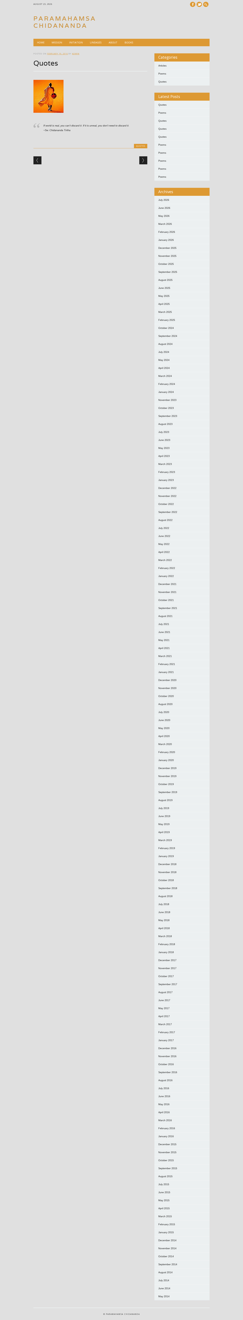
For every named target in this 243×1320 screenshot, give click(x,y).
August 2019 (165, 800)
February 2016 (166, 1128)
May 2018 (164, 920)
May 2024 (164, 360)
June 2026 (164, 207)
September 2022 (167, 512)
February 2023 (166, 472)
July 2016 (163, 1088)
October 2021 (166, 600)
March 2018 (165, 936)
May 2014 (164, 1296)
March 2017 (165, 1024)
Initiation (76, 42)
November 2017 (167, 968)
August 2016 (165, 1080)
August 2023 (165, 424)
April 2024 (164, 368)
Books (129, 42)
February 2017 (166, 1032)
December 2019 (167, 768)
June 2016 (164, 1096)
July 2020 (163, 712)
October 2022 (166, 504)
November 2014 (167, 1248)
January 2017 (166, 1040)
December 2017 (167, 960)
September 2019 (167, 792)
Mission (57, 42)
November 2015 (167, 1152)
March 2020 (165, 744)
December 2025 (167, 247)
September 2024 (167, 336)
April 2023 (164, 456)
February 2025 (166, 320)
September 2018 (167, 888)
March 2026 (165, 223)
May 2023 (164, 448)
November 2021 (167, 592)
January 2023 (166, 480)
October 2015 (166, 1160)
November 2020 (167, 688)
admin (75, 53)
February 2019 (166, 848)
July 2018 (163, 904)
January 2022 (166, 576)
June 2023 (164, 440)
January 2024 (166, 392)
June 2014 (164, 1288)
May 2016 (164, 1104)
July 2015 (163, 1184)
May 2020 (164, 728)
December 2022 (167, 488)
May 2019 (164, 824)
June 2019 (164, 816)
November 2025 (167, 256)
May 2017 (164, 1008)
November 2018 (167, 872)
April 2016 (164, 1112)
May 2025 (164, 296)
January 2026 (166, 239)
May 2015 (164, 1200)
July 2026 (163, 199)
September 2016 (167, 1072)
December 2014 (167, 1240)
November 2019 (167, 776)
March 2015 (165, 1216)
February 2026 (166, 231)
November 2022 (167, 496)
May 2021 (164, 640)
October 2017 (166, 976)
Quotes (140, 146)
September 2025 (167, 272)
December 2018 (167, 864)
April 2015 (164, 1208)
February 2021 (166, 664)
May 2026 (164, 215)
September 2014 (167, 1264)
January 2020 (166, 760)
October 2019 (166, 784)
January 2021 (166, 672)
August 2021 (165, 616)
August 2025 (165, 280)
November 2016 (167, 1056)
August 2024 (165, 344)
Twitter (199, 4)
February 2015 (166, 1224)
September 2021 (167, 608)
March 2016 (165, 1120)
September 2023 (167, 416)
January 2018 (166, 952)
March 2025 (165, 312)
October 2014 (166, 1256)
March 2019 (165, 840)
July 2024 (163, 352)
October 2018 (166, 880)
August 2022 (165, 520)
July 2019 (163, 808)
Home (40, 42)
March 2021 (165, 656)
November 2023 (167, 400)
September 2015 (167, 1168)
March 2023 (165, 464)
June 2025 (164, 288)
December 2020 (167, 680)
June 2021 (164, 632)
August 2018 (165, 896)
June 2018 (164, 912)
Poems (162, 73)
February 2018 (166, 944)
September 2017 (167, 984)
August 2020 (165, 704)
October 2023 (166, 408)
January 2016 (166, 1136)
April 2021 (164, 648)
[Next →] (143, 160)
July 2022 (163, 528)
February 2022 (166, 568)
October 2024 (166, 328)
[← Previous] (37, 160)
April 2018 (164, 928)
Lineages (96, 42)
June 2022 (164, 536)
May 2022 (164, 544)
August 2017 (165, 992)
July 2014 (163, 1280)
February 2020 (166, 752)
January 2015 (166, 1232)
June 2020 (164, 720)
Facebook (192, 4)
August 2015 (165, 1176)
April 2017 (164, 1016)
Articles (162, 65)
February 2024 (166, 384)
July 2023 (163, 432)
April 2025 (164, 304)
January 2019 (166, 856)
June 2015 (164, 1192)
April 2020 (164, 736)
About (113, 42)
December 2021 (167, 584)
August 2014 (165, 1272)
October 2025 (166, 264)
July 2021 (163, 624)
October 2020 (166, 696)
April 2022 (164, 552)
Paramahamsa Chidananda (64, 22)
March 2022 (165, 560)
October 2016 (166, 1064)
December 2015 (167, 1144)
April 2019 (164, 832)
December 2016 (167, 1048)
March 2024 (165, 376)
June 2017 (164, 1000)
